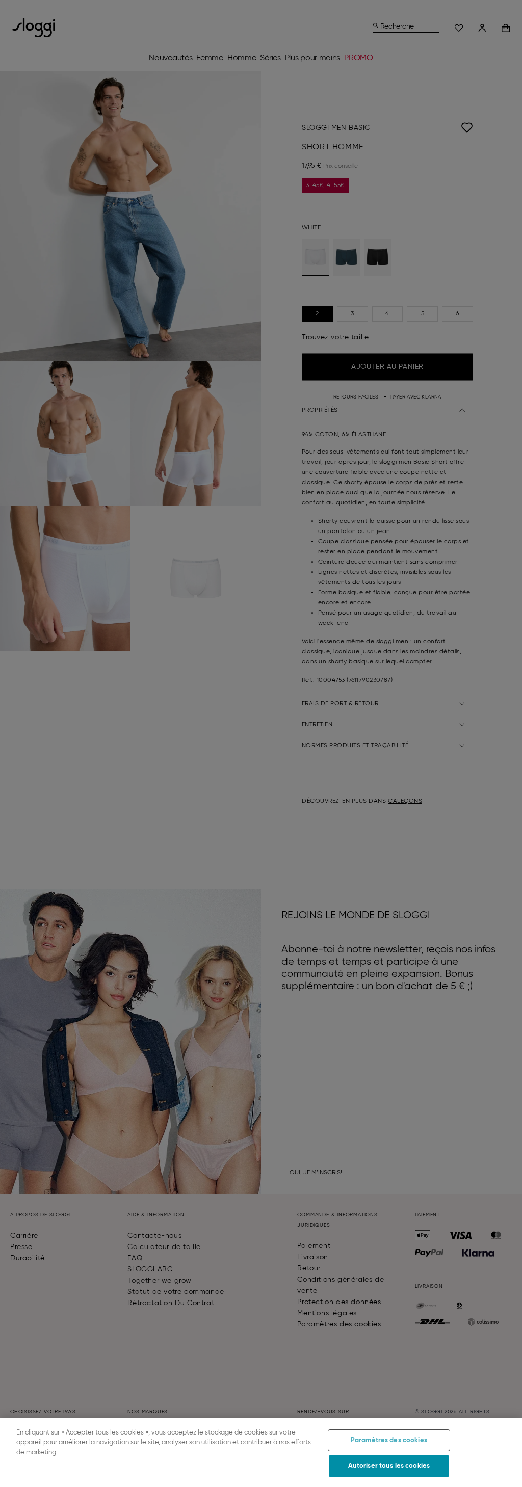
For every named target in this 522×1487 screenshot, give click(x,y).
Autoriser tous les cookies (389, 1466)
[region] (261, 1452)
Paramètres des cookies (389, 1440)
